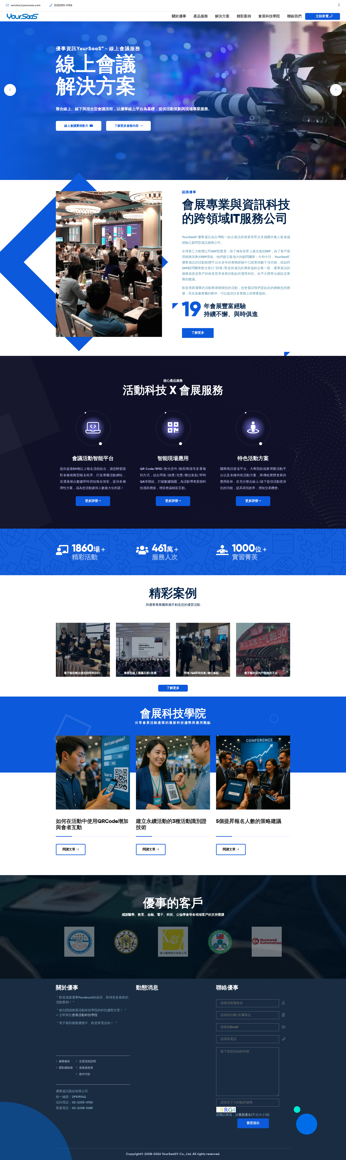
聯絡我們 (294, 16)
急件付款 (84, 1074)
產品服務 (200, 16)
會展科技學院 (269, 16)
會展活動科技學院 (85, 1015)
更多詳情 (91, 501)
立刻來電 (321, 16)
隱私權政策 (65, 1067)
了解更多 (197, 332)
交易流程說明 (87, 1061)
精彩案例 (244, 16)
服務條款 (64, 1061)
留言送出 (253, 1123)
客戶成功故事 (73, 125)
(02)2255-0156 (62, 5)
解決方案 (222, 16)
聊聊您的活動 (116, 125)
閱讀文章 (69, 849)
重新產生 (244, 1115)
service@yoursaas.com (25, 5)
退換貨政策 (85, 1067)
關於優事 (179, 16)
